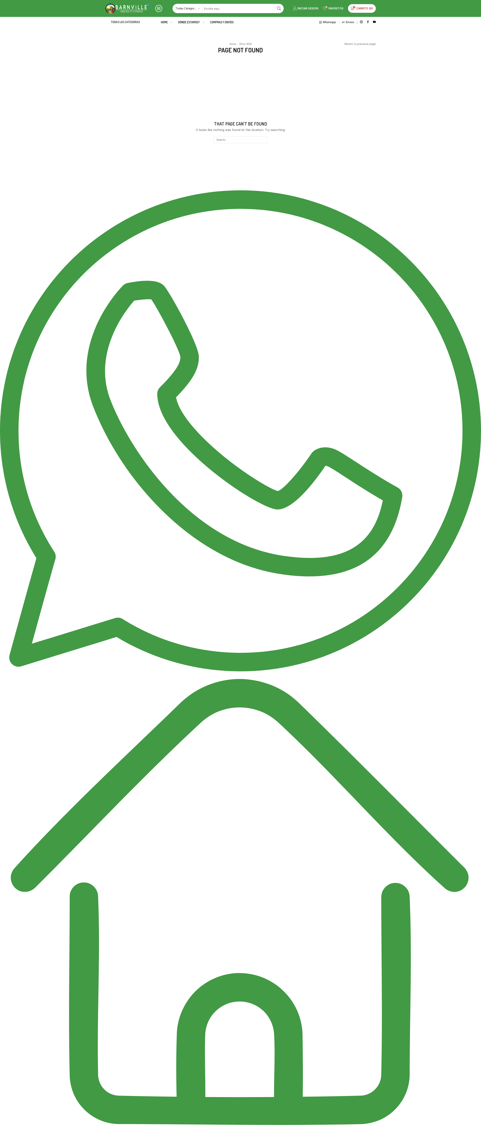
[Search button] (279, 8)
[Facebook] (368, 22)
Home (164, 22)
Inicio (233, 44)
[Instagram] (361, 22)
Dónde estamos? (189, 22)
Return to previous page (360, 44)
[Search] (264, 139)
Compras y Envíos (222, 22)
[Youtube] (374, 22)
